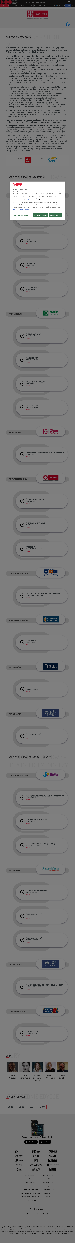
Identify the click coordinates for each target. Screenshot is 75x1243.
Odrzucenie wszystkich (40, 215)
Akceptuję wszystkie (55, 215)
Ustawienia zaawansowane (20, 215)
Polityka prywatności (34, 199)
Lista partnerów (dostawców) (21, 209)
